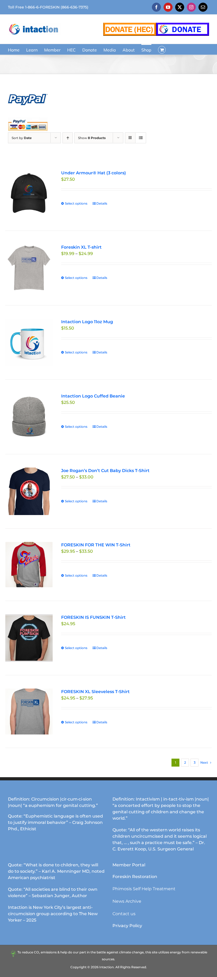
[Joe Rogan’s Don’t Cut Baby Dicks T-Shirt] (29, 491)
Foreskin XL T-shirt (81, 247)
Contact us (123, 913)
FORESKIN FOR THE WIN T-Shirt (95, 544)
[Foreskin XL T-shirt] (29, 268)
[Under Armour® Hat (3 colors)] (29, 193)
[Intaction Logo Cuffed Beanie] (29, 416)
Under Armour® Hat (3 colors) (93, 172)
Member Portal (128, 864)
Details (101, 203)
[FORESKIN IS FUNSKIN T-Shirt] (29, 638)
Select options (76, 203)
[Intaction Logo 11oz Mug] (29, 342)
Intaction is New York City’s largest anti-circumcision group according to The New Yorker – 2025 (53, 914)
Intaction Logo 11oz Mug (87, 321)
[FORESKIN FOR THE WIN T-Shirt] (29, 564)
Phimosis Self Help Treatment (143, 888)
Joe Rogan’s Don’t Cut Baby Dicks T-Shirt (105, 470)
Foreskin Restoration (134, 876)
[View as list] (140, 138)
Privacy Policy (127, 925)
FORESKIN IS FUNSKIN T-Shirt (93, 617)
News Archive (126, 901)
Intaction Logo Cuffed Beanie (93, 396)
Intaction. (107, 967)
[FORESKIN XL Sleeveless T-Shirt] (29, 711)
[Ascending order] (67, 137)
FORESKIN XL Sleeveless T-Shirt (95, 691)
